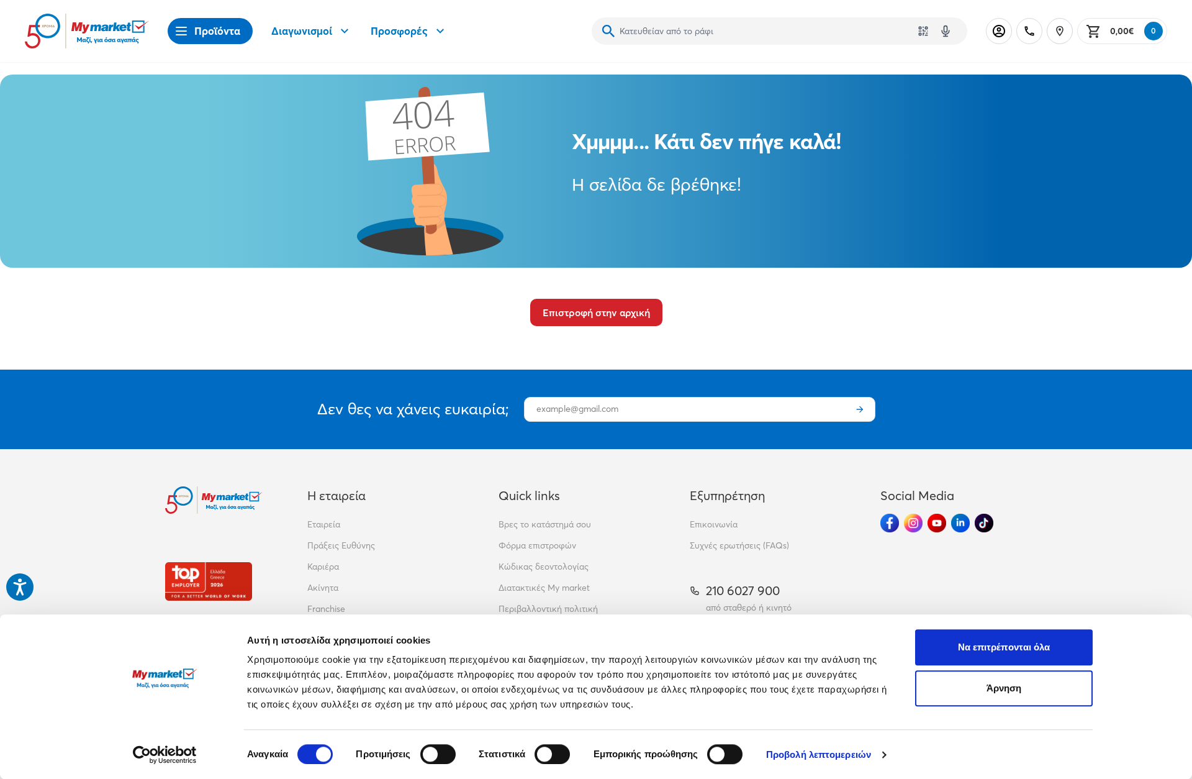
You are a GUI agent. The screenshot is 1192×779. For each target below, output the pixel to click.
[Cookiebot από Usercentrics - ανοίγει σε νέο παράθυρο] (165, 754)
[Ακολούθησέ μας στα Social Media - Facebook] (889, 523)
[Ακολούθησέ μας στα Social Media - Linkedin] (960, 523)
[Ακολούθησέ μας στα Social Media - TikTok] (984, 523)
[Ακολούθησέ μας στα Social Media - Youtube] (937, 523)
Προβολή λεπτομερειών (818, 754)
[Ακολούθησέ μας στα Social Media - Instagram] (913, 523)
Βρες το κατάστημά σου (545, 524)
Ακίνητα (322, 587)
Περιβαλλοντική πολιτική (548, 608)
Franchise (326, 608)
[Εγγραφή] (859, 409)
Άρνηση (1004, 688)
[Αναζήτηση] (608, 31)
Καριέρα (323, 566)
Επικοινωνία (714, 524)
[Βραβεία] (208, 581)
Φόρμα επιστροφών (537, 545)
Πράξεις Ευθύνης (341, 545)
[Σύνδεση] (999, 31)
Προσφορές (399, 30)
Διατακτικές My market (544, 587)
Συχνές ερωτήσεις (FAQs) (739, 545)
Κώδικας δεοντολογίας (544, 566)
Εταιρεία (323, 524)
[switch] (438, 754)
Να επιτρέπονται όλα (1004, 647)
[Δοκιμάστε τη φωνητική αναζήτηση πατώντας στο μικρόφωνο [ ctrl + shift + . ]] (945, 31)
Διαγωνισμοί (301, 30)
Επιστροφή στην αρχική (596, 312)
